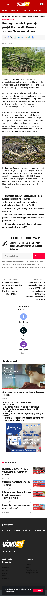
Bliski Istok (40, 481)
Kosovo (16, 168)
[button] (38, 590)
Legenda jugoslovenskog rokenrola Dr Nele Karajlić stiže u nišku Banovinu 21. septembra (21, 409)
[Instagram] (23, 347)
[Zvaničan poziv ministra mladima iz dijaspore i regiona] (23, 376)
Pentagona (34, 87)
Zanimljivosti (37, 508)
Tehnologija (40, 472)
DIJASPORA (39, 491)
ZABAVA (35, 473)
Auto (35, 491)
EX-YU (35, 470)
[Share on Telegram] (22, 37)
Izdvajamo (11, 19)
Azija (35, 481)
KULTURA (37, 530)
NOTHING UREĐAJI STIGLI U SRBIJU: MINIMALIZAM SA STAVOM (15, 472)
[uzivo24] (23, 4)
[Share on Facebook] (8, 37)
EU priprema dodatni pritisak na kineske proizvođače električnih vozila (16, 495)
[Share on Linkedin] (18, 37)
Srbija (35, 472)
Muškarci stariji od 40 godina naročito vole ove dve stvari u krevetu (23, 419)
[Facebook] (23, 320)
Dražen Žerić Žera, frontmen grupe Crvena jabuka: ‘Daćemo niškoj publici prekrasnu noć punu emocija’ (23, 218)
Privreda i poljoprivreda (37, 486)
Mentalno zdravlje (38, 505)
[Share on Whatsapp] (15, 37)
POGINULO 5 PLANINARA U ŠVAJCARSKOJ (16, 403)
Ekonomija (5, 19)
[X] (23, 333)
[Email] (25, 37)
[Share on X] (11, 37)
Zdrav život (36, 509)
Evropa (41, 493)
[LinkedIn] (14, 551)
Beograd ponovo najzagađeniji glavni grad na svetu (23, 414)
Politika (36, 484)
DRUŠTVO (5, 388)
